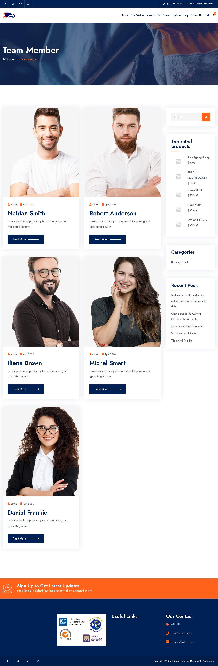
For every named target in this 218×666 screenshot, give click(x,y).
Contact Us (196, 15)
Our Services (137, 15)
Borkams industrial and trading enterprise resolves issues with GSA (188, 301)
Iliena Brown (25, 362)
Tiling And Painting (182, 341)
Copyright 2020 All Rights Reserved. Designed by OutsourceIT (184, 661)
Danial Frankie (28, 512)
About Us (150, 15)
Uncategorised (179, 262)
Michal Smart (107, 362)
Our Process (164, 15)
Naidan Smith (26, 213)
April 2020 (28, 204)
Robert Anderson (113, 213)
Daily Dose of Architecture (186, 326)
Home (125, 15)
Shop (185, 15)
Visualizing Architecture (184, 333)
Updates (177, 15)
